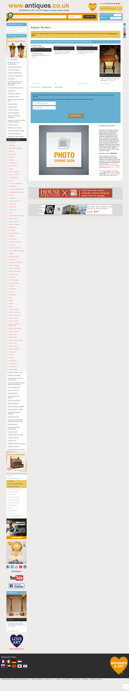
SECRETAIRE (12, 289)
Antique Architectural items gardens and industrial (15, 83)
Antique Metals (12, 393)
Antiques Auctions (13, 478)
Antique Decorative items (16, 131)
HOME (9, 476)
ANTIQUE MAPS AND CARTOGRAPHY (13, 63)
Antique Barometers (14, 73)
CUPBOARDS (12, 207)
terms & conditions (37, 679)
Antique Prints (12, 424)
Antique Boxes (12, 107)
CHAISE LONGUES (13, 172)
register (10, 481)
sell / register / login (108, 8)
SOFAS (10, 297)
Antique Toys (11, 441)
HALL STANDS (12, 239)
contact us (11, 513)
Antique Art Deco (13, 96)
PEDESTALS (12, 277)
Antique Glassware (14, 375)
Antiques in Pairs (13, 417)
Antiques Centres (13, 500)
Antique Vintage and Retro (16, 443)
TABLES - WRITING (13, 349)
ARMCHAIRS (12, 142)
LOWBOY (11, 254)
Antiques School (13, 486)
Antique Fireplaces (14, 133)
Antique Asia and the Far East (15, 100)
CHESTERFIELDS (13, 177)
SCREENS (11, 286)
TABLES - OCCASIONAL (15, 328)
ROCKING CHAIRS (13, 283)
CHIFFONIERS (12, 186)
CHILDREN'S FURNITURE (15, 189)
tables (104, 165)
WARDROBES (12, 361)
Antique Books (12, 104)
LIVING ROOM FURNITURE (16, 251)
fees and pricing (13, 502)
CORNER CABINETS (14, 201)
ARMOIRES (11, 145)
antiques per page (107, 14)
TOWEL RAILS (12, 352)
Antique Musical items (14, 409)
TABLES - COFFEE (13, 309)
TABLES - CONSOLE (14, 312)
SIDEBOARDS (12, 295)
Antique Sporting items (15, 435)
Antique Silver (12, 432)
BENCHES (11, 151)
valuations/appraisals (15, 516)
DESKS (10, 213)
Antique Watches (13, 446)
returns (58, 679)
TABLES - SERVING (13, 331)
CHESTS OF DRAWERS (15, 183)
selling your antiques (112, 173)
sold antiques (76, 679)
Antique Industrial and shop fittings (15, 379)
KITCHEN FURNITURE (14, 242)
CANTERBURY (12, 163)
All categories (12, 59)
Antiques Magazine (13, 489)
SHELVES (11, 292)
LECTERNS (11, 245)
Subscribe (85, 679)
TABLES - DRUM (13, 318)
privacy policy (49, 679)
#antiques (17, 571)
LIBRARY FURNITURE (14, 248)
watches (108, 165)
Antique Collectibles (14, 128)
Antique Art (11, 91)
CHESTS (10, 180)
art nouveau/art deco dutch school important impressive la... (16, 624)
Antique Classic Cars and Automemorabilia (16, 121)
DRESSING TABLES (14, 233)
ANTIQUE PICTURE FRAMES (15, 136)
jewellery (114, 165)
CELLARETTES (12, 166)
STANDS (10, 300)
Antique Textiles (13, 438)
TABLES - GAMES (13, 321)
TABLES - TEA (12, 343)
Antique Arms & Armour (15, 88)
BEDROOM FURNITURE (15, 148)
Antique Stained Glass (15, 372)
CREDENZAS (12, 204)
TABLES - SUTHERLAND (15, 340)
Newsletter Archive (96, 679)
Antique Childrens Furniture (13, 116)
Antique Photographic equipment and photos (15, 420)
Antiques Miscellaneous (15, 406)
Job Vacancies (12, 510)
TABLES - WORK (13, 346)
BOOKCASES (12, 154)
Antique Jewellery (13, 387)
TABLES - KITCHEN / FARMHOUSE (14, 324)
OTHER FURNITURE (14, 271)
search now (89, 16)
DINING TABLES (13, 218)
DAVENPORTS (12, 210)
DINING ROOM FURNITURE (16, 215)
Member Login (12, 30)
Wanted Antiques (13, 492)
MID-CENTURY (12, 259)
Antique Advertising (14, 67)
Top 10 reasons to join (15, 484)
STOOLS (10, 303)
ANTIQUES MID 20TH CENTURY (13, 397)
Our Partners (12, 505)
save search (75, 115)
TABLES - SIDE (12, 334)
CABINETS (11, 160)
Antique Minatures (13, 401)
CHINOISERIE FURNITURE (16, 192)
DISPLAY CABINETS (14, 224)
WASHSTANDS (12, 363)
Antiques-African (13, 70)
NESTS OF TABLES (13, 265)
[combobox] (75, 16)
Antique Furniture (13, 139)
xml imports (66, 679)
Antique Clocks (12, 125)
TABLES (10, 306)
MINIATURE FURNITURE (15, 262)
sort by (103, 17)
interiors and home (115, 167)
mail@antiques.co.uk (23, 679)
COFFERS (11, 195)
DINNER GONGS (13, 221)
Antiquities (11, 79)
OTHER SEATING (13, 274)
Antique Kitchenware (14, 76)
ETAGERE (11, 236)
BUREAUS (11, 157)
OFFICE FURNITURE (14, 268)
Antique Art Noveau (14, 94)
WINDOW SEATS (13, 369)
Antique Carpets (13, 110)
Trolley (11, 355)
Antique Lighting (13, 390)
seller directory (13, 497)
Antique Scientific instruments (13, 428)
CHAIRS (10, 169)
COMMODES (12, 198)
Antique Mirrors (13, 403)
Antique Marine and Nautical (14, 413)
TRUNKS (11, 358)
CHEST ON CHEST (13, 174)
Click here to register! (15, 28)
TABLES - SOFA (12, 337)
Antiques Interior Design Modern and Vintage (16, 383)
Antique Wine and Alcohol (16, 449)
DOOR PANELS (12, 227)
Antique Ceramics (13, 113)
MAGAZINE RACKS (13, 256)
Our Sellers (11, 494)
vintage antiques (113, 164)
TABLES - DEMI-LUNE (14, 315)
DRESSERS (11, 230)
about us (10, 508)
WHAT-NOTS (12, 366)
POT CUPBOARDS (13, 280)
